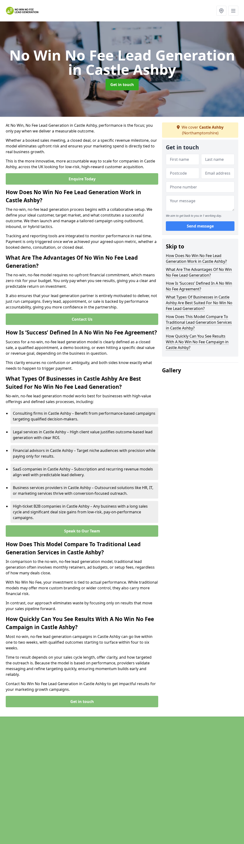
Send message (200, 226)
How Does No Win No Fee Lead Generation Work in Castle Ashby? (196, 258)
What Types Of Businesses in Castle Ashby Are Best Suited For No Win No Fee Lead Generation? (199, 302)
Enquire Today (82, 179)
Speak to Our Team (82, 531)
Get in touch (122, 84)
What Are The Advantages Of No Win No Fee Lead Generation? (199, 272)
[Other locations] (221, 11)
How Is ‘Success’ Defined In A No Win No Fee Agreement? (199, 286)
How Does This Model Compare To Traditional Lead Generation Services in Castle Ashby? (199, 322)
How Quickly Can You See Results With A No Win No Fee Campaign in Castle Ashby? (197, 342)
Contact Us (82, 319)
